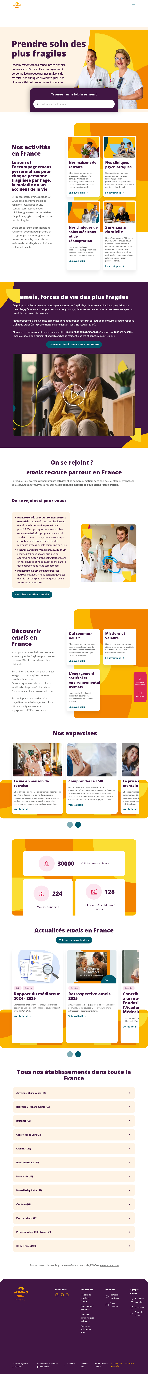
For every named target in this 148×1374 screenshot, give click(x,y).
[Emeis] (17, 5)
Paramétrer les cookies (101, 1365)
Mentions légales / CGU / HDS (20, 1365)
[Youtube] (67, 1295)
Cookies (71, 1363)
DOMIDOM (110, 240)
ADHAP (127, 238)
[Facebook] (57, 1295)
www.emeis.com (109, 1265)
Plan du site (84, 1365)
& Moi (32, 533)
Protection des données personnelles (47, 1365)
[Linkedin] (62, 1295)
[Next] (78, 825)
